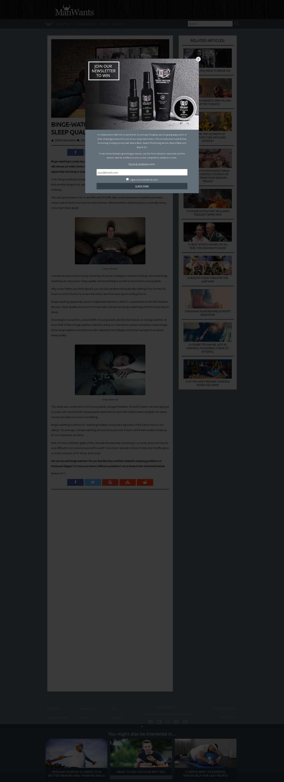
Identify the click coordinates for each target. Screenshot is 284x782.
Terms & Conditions (138, 163)
